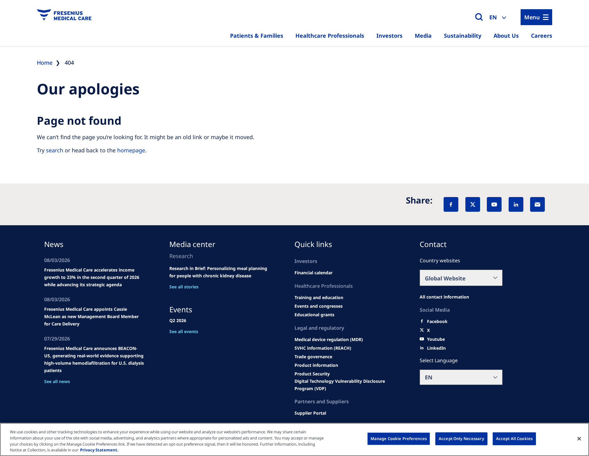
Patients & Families (256, 35)
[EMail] (537, 204)
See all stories (183, 287)
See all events (183, 331)
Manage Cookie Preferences (399, 438)
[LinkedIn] (516, 204)
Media (423, 35)
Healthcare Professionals (329, 35)
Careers (541, 35)
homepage (131, 150)
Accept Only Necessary (461, 438)
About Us (506, 35)
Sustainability (462, 35)
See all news (57, 381)
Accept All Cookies (514, 438)
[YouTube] (494, 204)
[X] (472, 204)
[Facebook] (451, 204)
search (54, 150)
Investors (389, 35)
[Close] (579, 438)
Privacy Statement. (99, 449)
